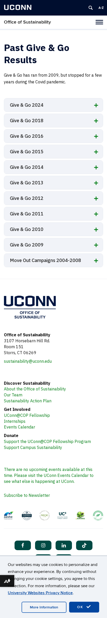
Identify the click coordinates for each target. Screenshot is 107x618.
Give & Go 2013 (26, 183)
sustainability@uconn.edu (28, 361)
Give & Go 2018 (26, 120)
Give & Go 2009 (26, 245)
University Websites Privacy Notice (40, 592)
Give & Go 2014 (26, 167)
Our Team (13, 394)
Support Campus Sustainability (33, 447)
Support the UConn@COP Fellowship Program (47, 441)
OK (81, 607)
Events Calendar (19, 427)
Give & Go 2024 (26, 105)
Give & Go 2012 (26, 198)
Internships (14, 421)
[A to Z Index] (101, 8)
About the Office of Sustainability (35, 388)
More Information (44, 607)
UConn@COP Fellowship (27, 415)
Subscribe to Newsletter (27, 495)
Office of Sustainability (27, 22)
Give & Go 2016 (26, 136)
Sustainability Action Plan (27, 400)
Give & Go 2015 (26, 152)
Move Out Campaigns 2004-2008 (45, 260)
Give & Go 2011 (26, 214)
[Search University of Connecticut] (90, 8)
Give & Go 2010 (26, 229)
